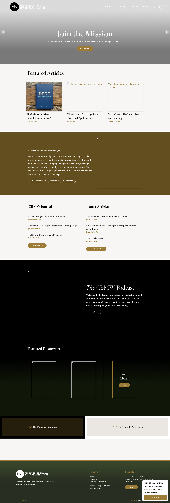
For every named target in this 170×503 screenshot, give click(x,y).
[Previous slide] (3, 32)
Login (133, 500)
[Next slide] (167, 32)
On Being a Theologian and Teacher (45, 235)
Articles (121, 7)
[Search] (154, 7)
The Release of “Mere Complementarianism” (107, 216)
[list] (85, 32)
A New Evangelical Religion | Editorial (46, 216)
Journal (108, 7)
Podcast (133, 7)
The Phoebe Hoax (94, 238)
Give (163, 7)
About (145, 7)
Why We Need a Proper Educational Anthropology (52, 225)
